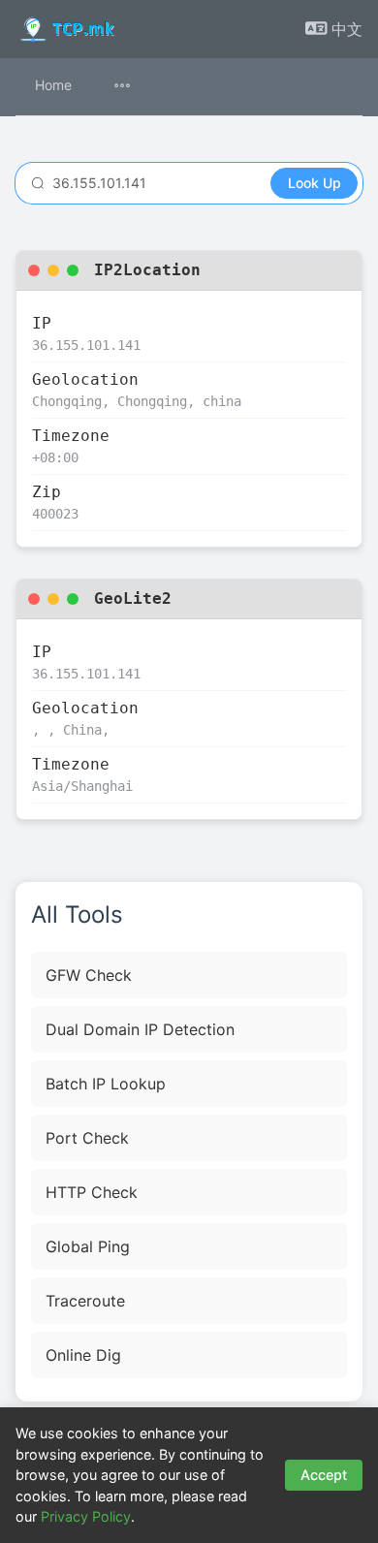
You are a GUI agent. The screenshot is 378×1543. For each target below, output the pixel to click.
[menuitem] (133, 86)
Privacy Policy (86, 1516)
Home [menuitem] (53, 85)
